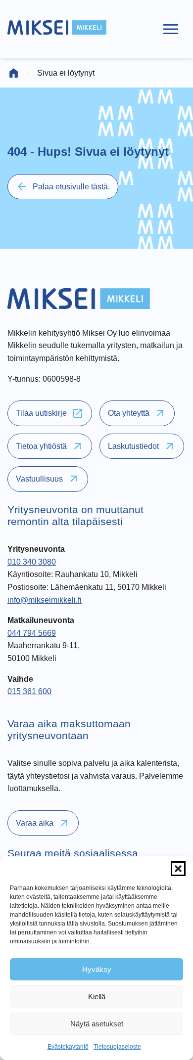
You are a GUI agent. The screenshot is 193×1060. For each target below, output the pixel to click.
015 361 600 (29, 691)
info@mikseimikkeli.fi (44, 600)
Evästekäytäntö (68, 1046)
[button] (178, 869)
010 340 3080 (31, 562)
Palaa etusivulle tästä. (63, 186)
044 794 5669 (31, 633)
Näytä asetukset (96, 1023)
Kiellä (96, 996)
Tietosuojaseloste (117, 1046)
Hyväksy (96, 969)
